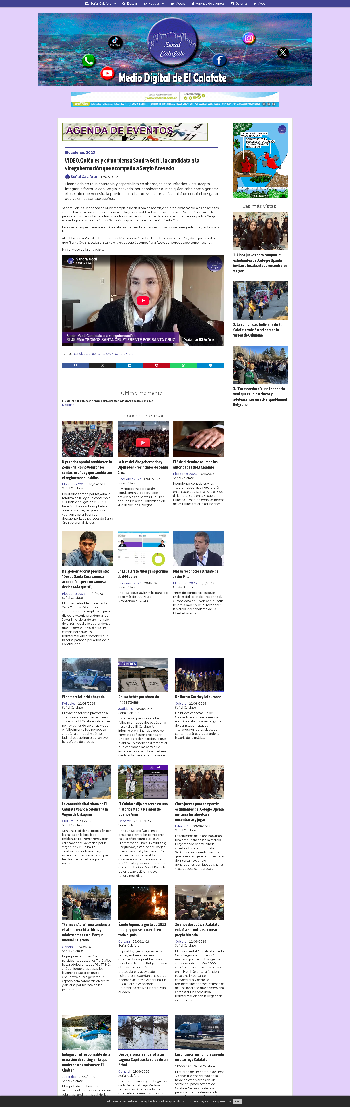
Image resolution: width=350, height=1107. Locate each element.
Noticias (154, 3)
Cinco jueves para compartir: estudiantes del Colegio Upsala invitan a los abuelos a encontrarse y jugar (199, 811)
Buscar (132, 3)
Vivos (261, 3)
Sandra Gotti (124, 353)
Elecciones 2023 (80, 152)
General (68, 947)
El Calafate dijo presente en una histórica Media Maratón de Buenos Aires (107, 401)
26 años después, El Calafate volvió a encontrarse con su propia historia (197, 929)
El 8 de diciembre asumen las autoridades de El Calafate (195, 464)
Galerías (241, 3)
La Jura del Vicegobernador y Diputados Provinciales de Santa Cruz (143, 467)
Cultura (180, 703)
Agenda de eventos (210, 3)
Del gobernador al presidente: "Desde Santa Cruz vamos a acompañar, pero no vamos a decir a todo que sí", (85, 579)
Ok (237, 1101)
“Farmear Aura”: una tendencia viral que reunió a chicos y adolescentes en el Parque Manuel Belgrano (86, 932)
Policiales (68, 703)
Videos (180, 3)
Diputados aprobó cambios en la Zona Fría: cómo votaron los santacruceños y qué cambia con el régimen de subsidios (87, 469)
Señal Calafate (100, 3)
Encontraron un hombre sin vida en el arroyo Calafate (199, 1057)
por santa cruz (102, 353)
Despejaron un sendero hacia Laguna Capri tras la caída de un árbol (143, 1059)
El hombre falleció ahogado (83, 696)
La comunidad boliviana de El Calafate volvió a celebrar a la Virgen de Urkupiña (85, 809)
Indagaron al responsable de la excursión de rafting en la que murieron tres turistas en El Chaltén (86, 1062)
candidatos (82, 353)
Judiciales (125, 708)
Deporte (68, 405)
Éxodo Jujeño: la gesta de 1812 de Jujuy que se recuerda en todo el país (142, 929)
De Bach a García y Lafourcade (198, 696)
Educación (182, 826)
